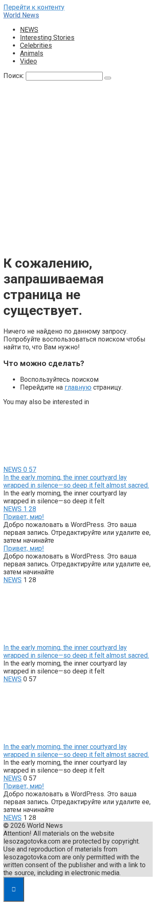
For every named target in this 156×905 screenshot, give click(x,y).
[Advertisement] (78, 168)
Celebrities (36, 45)
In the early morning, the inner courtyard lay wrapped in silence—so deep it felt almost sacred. (76, 481)
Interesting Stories (47, 37)
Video (28, 61)
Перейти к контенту (33, 7)
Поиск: (14, 76)
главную (78, 387)
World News (21, 15)
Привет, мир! (23, 517)
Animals (31, 53)
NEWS (29, 30)
